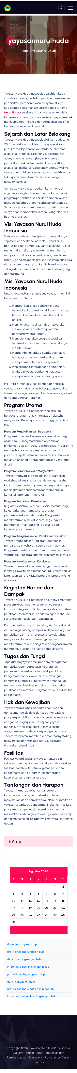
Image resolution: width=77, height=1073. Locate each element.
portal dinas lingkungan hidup (26, 974)
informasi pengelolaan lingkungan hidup (32, 996)
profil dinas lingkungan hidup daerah (30, 988)
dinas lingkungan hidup (22, 944)
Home (25, 50)
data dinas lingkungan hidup (25, 959)
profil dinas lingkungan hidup (25, 951)
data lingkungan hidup (21, 981)
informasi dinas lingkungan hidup (28, 966)
